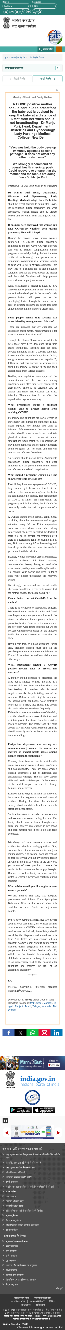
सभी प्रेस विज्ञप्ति (18, 57)
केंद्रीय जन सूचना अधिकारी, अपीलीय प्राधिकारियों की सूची (30, 1186)
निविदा (51, 1301)
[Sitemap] (34, 11)
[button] (23, 11)
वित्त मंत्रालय (11, 1250)
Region (5, 2)
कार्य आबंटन (11, 1196)
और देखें (59, 1288)
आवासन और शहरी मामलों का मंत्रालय (21, 1265)
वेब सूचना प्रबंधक (13, 1220)
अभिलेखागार (25, 1304)
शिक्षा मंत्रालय (11, 1270)
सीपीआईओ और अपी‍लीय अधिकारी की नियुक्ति (24, 1210)
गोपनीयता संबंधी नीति (42, 1297)
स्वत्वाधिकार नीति (18, 1301)
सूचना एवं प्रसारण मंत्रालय (17, 1241)
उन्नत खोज (47, 49)
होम (6, 57)
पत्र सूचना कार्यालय (24, 25)
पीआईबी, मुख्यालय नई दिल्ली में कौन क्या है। (24, 1162)
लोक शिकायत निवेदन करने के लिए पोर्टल (22, 1225)
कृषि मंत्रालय (11, 1255)
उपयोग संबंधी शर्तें (37, 1301)
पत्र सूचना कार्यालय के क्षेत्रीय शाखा (21, 1167)
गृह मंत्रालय (11, 1260)
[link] (32, 1062)
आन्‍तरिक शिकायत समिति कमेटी (19, 1177)
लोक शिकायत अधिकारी (15, 1172)
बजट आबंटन (11, 1191)
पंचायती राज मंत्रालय (15, 1274)
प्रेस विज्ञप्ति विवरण (36, 57)
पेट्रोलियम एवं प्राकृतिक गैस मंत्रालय (21, 1279)
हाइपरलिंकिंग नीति (21, 1297)
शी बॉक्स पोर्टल (12, 1229)
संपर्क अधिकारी (12, 1181)
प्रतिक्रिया (40, 1304)
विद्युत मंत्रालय (12, 1284)
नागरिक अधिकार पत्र (15, 1201)
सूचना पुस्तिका (12, 1215)
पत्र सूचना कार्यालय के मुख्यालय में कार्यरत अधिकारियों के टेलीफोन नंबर (33, 1156)
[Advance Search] (39, 11)
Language (36, 2)
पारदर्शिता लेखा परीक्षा (14, 1205)
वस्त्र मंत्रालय (12, 1246)
